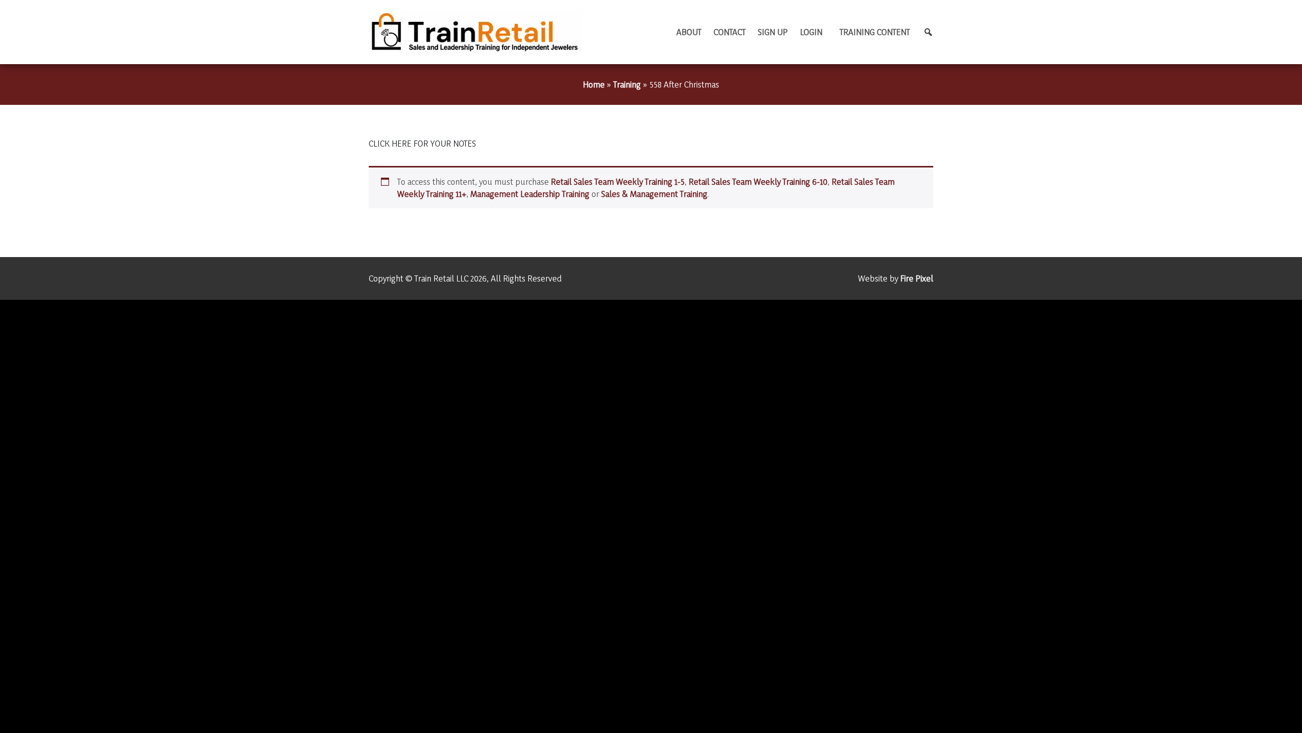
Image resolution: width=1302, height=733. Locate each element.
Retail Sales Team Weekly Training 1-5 (618, 181)
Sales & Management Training (654, 193)
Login (811, 31)
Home (594, 84)
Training (627, 84)
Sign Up (773, 31)
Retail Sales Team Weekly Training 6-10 (758, 181)
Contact (730, 31)
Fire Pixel (916, 278)
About (688, 31)
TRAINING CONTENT (875, 31)
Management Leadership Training (529, 193)
